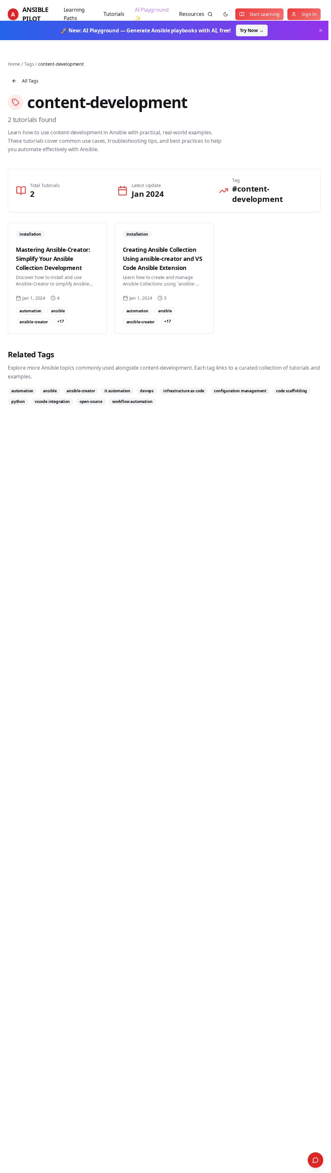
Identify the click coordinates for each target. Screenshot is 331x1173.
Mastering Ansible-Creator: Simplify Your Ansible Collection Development (53, 259)
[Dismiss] (320, 30)
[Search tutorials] (210, 14)
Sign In (309, 14)
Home (14, 64)
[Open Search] (315, 1160)
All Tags (30, 81)
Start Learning (265, 14)
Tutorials (113, 13)
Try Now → (251, 30)
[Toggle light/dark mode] (225, 14)
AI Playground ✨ (152, 14)
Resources (191, 13)
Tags (29, 64)
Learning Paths (74, 14)
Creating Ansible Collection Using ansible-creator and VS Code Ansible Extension (162, 259)
